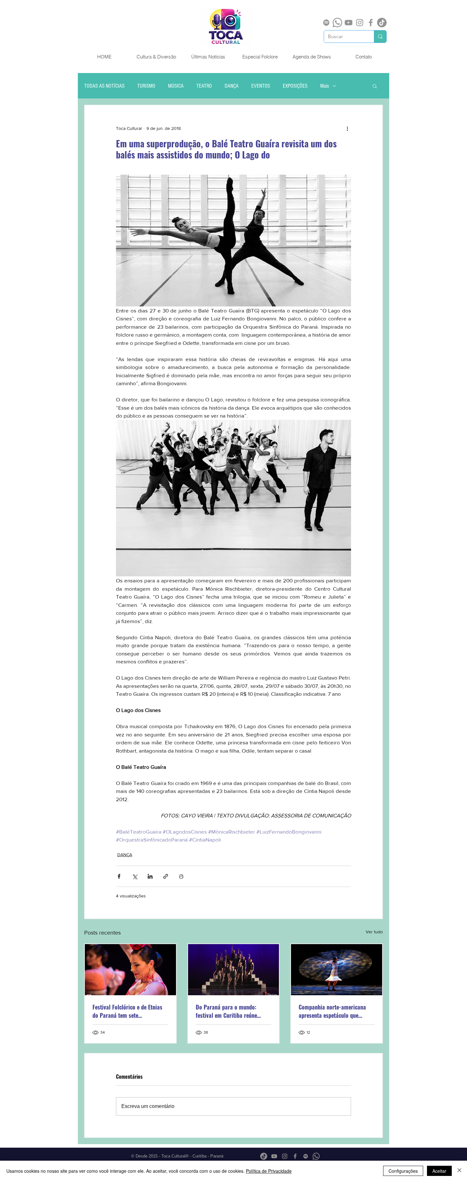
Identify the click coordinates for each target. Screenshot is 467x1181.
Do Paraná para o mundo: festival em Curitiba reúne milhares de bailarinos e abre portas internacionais (230, 1011)
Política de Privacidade (269, 1171)
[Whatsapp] (337, 22)
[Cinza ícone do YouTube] (348, 22)
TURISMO (146, 86)
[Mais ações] (347, 128)
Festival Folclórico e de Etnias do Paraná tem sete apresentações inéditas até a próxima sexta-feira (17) (127, 1011)
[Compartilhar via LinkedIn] (150, 876)
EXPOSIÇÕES (295, 86)
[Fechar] (459, 1171)
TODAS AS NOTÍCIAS (104, 86)
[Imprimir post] (181, 876)
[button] (375, 85)
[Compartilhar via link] (166, 876)
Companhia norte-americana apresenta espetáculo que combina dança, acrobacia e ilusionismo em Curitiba (332, 1011)
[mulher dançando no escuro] (336, 969)
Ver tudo (374, 931)
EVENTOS (260, 86)
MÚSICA (176, 86)
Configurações (403, 1171)
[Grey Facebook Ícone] (371, 22)
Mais (324, 86)
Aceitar (439, 1171)
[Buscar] (380, 36)
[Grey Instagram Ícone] (359, 22)
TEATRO (204, 86)
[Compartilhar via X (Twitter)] (135, 876)
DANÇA (232, 86)
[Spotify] (326, 22)
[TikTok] (382, 22)
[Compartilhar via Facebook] (119, 876)
